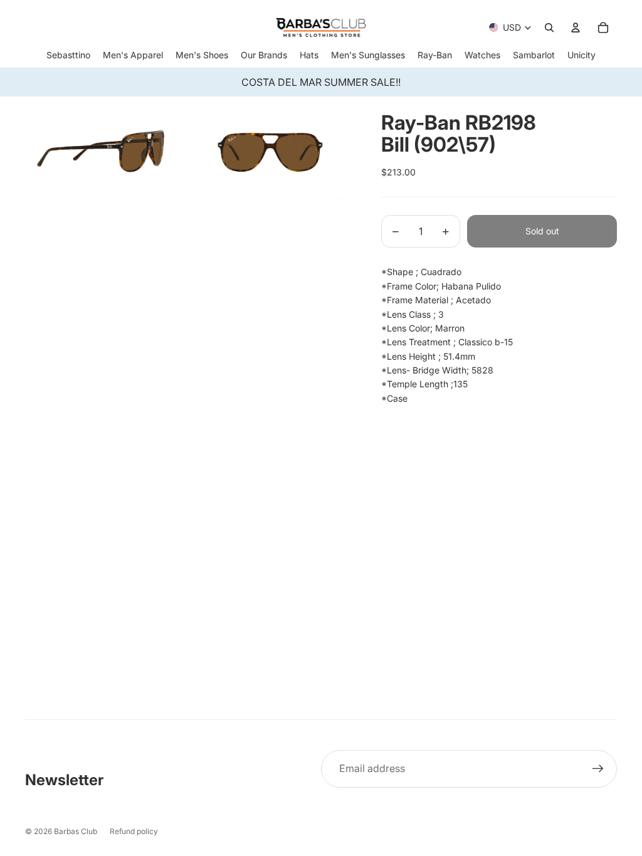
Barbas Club (75, 831)
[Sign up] (598, 769)
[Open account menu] (575, 27)
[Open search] (549, 27)
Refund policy (134, 831)
